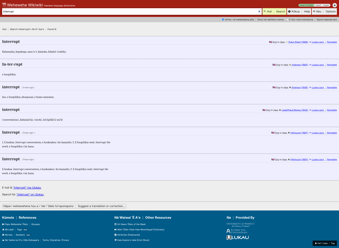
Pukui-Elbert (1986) (298, 42)
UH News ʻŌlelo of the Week (131, 224)
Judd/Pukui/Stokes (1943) (294, 110)
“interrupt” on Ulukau (30, 194)
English (326, 5)
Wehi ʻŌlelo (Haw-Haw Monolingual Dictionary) (140, 229)
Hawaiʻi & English (306, 5)
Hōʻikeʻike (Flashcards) (128, 234)
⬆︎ (325, 243)
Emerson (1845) (299, 87)
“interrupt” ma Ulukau (27, 187)
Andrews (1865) (299, 64)
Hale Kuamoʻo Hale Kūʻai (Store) (133, 240)
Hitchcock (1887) (299, 132)
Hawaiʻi (318, 5)
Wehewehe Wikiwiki (24, 5)
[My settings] (335, 5)
